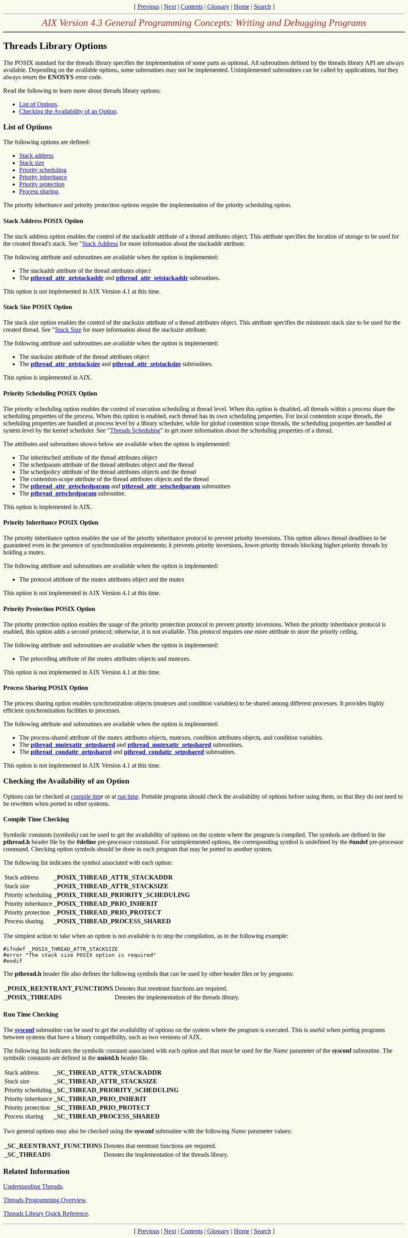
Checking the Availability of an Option (67, 111)
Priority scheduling (43, 170)
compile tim (85, 796)
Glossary (218, 6)
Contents (191, 6)
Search (262, 6)
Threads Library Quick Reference (45, 1213)
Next (170, 6)
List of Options (38, 104)
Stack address (36, 155)
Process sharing (38, 191)
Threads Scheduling (135, 430)
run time (128, 796)
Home (241, 6)
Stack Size (68, 329)
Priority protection (42, 184)
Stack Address (100, 243)
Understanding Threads (32, 1186)
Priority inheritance (43, 177)
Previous (148, 6)
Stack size (31, 162)
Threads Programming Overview (44, 1200)
